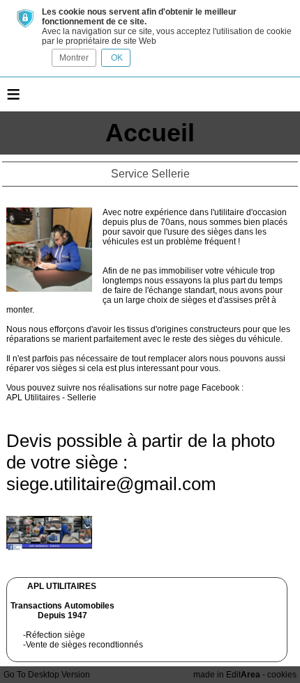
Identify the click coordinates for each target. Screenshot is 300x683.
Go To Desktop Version (46, 675)
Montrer (74, 58)
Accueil (150, 132)
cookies (282, 675)
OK (116, 58)
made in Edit (226, 675)
